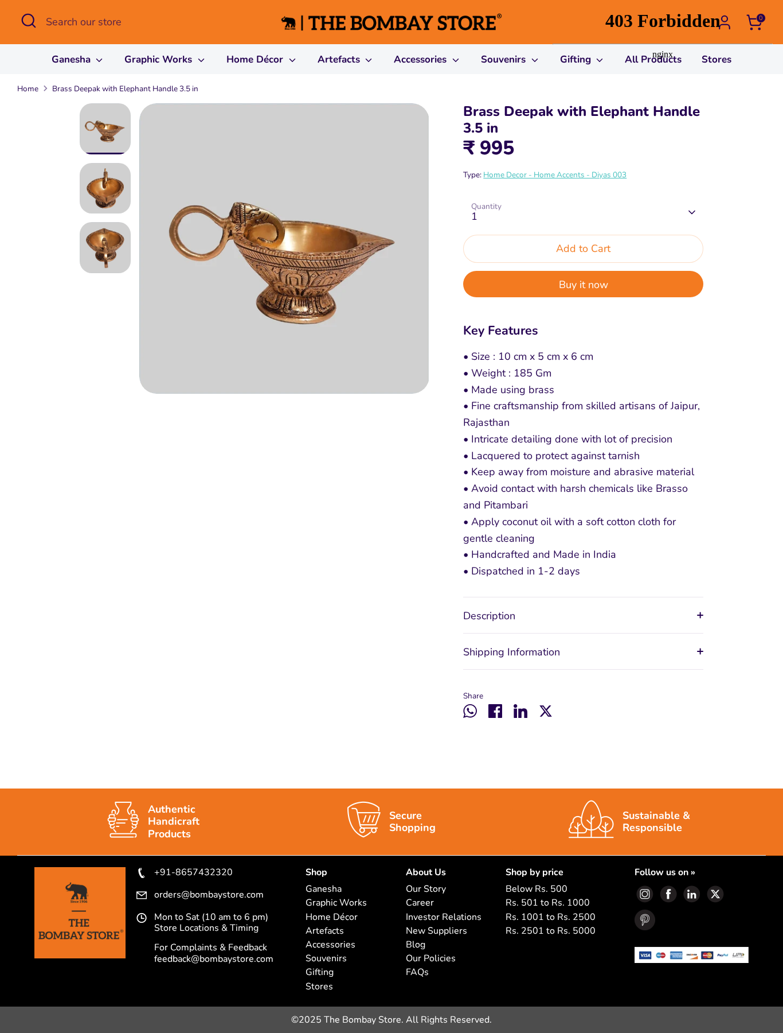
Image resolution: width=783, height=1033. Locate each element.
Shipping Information (511, 652)
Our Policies (431, 958)
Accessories (421, 59)
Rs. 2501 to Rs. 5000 (551, 931)
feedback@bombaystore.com (213, 959)
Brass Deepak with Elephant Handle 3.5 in (125, 88)
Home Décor (256, 59)
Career (420, 903)
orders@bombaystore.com (209, 895)
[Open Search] (28, 20)
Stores (319, 986)
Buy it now (583, 285)
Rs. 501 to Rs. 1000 (548, 903)
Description (489, 616)
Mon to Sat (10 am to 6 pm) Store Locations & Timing (211, 923)
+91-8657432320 (193, 873)
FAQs (417, 972)
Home (27, 88)
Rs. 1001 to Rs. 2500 (551, 917)
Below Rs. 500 (536, 889)
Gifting (320, 972)
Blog (415, 944)
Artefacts (340, 59)
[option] (284, 252)
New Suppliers (436, 931)
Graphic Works (159, 59)
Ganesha (72, 59)
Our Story (426, 889)
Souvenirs (504, 59)
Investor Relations (443, 917)
